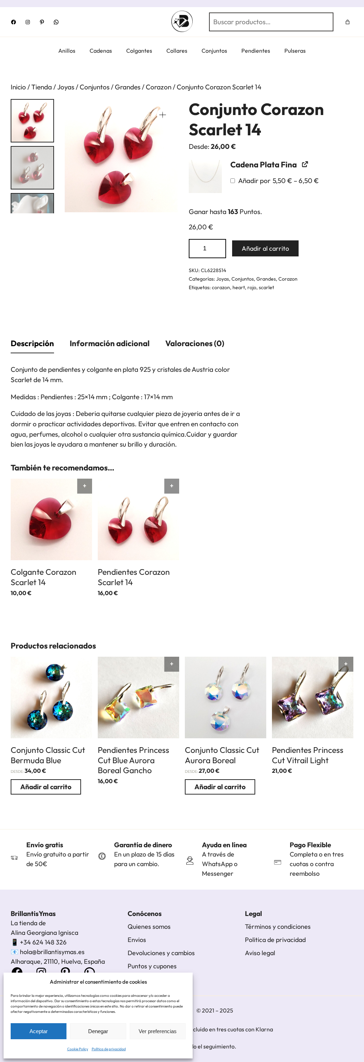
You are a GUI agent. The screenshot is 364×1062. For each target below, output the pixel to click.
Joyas (65, 87)
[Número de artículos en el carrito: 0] (348, 22)
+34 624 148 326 (43, 942)
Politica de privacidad (275, 940)
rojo (251, 287)
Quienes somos (149, 926)
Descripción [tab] (32, 343)
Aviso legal (260, 953)
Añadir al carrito (265, 248)
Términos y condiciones (278, 926)
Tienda (41, 87)
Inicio (18, 87)
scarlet (266, 287)
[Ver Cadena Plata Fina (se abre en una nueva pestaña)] (304, 164)
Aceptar (39, 1031)
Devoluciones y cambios (161, 953)
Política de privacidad (109, 1049)
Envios (137, 940)
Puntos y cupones (152, 966)
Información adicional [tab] (110, 343)
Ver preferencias (158, 1031)
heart (238, 287)
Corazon (158, 87)
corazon (221, 287)
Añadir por (278, 180)
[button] (162, 114)
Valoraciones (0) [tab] (194, 343)
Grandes (127, 87)
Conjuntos (94, 87)
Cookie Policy (77, 1049)
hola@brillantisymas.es (52, 952)
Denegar (98, 1031)
